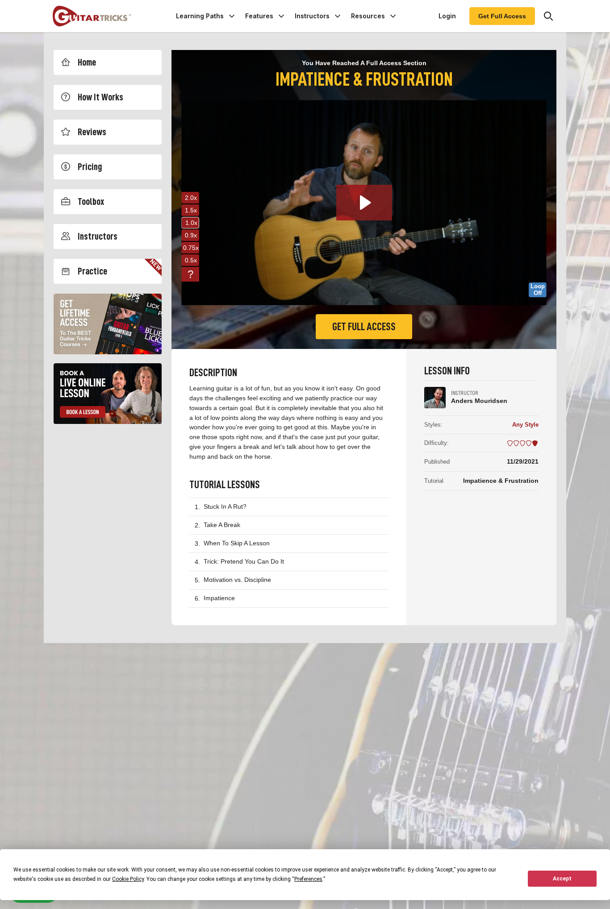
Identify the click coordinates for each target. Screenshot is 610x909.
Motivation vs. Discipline (237, 579)
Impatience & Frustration (501, 480)
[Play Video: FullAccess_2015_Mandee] (364, 202)
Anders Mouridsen (479, 400)
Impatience (219, 598)
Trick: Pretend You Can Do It (244, 561)
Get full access (364, 326)
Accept (562, 879)
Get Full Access (502, 16)
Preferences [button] (308, 879)
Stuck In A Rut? (225, 506)
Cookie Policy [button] (128, 879)
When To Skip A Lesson (237, 543)
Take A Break (222, 524)
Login (447, 16)
